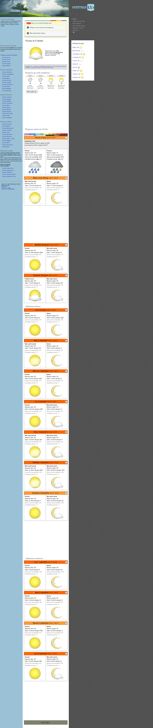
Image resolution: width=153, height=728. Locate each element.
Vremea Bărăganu (6, 88)
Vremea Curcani (6, 59)
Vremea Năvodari (6, 111)
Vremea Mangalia (6, 99)
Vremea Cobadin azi (7, 172)
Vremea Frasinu (6, 61)
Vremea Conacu (6, 57)
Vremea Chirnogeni (7, 72)
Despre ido (4, 186)
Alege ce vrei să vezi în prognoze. (42, 27)
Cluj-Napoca (76, 54)
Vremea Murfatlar (6, 109)
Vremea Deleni (5, 76)
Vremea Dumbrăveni (7, 84)
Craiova (75, 60)
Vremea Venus (5, 146)
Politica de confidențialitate (8, 189)
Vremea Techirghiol (7, 117)
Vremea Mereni (6, 78)
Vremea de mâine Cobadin (8, 174)
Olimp (12, 138)
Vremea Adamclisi (6, 90)
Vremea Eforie (5, 105)
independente (7, 162)
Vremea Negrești (6, 63)
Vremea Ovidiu (6, 115)
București (75, 50)
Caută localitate (79, 21)
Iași (74, 67)
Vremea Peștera (6, 86)
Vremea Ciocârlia (6, 82)
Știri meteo (77, 23)
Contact (76, 30)
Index (75, 19)
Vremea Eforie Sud (7, 136)
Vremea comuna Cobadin (9, 55)
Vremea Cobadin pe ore (8, 170)
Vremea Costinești (6, 130)
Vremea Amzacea (6, 80)
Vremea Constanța (7, 97)
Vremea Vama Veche (7, 144)
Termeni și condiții (5, 187)
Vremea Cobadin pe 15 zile (9, 176)
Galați (74, 64)
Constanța (75, 57)
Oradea (75, 70)
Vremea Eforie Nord (7, 134)
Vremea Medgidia (6, 101)
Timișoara (75, 77)
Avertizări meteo (79, 26)
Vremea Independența (7, 74)
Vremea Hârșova (6, 107)
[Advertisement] (46, 109)
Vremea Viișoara (6, 65)
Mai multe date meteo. (37, 33)
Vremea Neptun (6, 138)
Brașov (74, 47)
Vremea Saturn (6, 142)
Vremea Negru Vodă (7, 113)
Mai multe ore (31, 91)
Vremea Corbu (5, 132)
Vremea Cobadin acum (8, 168)
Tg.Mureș (75, 74)
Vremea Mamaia (6, 126)
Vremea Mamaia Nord (7, 128)
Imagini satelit (78, 28)
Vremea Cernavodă (7, 103)
